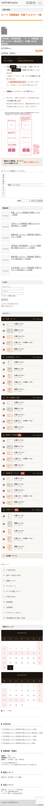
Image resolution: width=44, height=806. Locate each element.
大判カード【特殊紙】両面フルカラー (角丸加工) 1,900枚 (25, 225)
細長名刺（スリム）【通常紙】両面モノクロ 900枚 (26, 236)
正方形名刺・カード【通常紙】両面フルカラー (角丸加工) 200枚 (23, 732)
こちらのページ (18, 91)
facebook (30, 2)
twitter (27, 2)
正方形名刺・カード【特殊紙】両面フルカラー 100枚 (19, 729)
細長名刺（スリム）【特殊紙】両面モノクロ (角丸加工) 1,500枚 (26, 258)
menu (39, 3)
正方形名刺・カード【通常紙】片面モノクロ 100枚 (19, 743)
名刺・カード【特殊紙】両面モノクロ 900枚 (25, 213)
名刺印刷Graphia (13, 802)
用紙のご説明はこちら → (32, 162)
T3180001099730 (17, 793)
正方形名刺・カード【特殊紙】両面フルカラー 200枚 (19, 736)
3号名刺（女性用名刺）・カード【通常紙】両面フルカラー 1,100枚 (26, 247)
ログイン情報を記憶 (9, 296)
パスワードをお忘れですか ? (9, 303)
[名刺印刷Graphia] (10, 2)
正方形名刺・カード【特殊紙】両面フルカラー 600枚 (19, 739)
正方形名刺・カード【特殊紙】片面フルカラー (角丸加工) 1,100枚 (26, 269)
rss (34, 2)
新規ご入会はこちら (7, 306)
